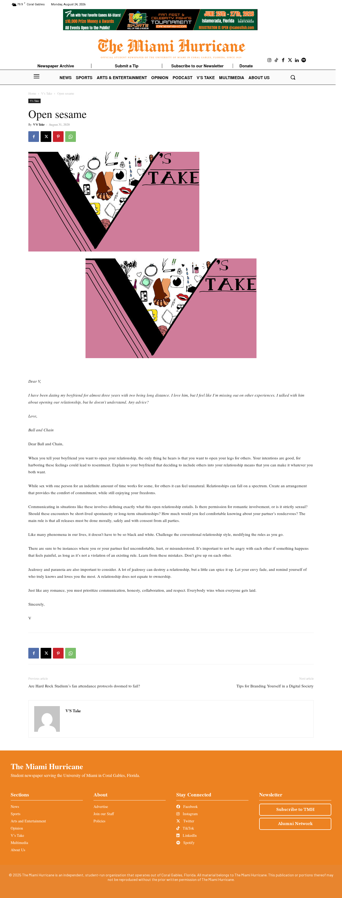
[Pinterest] (58, 136)
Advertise (101, 806)
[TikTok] (276, 60)
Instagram (190, 813)
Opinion (17, 828)
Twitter (188, 820)
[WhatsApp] (70, 136)
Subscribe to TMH (295, 809)
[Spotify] (303, 60)
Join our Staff (104, 813)
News (15, 806)
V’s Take (17, 835)
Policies (99, 820)
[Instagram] (269, 60)
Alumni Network (295, 823)
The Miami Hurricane (47, 766)
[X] (46, 136)
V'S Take (39, 124)
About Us (18, 849)
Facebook (190, 806)
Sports (15, 813)
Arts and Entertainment (28, 820)
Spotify (188, 842)
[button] (293, 77)
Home (32, 93)
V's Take (46, 93)
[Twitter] (290, 60)
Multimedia (19, 842)
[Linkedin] (296, 60)
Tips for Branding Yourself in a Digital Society (275, 685)
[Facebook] (283, 60)
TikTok (188, 828)
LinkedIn (189, 835)
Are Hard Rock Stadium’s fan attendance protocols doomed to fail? (84, 685)
